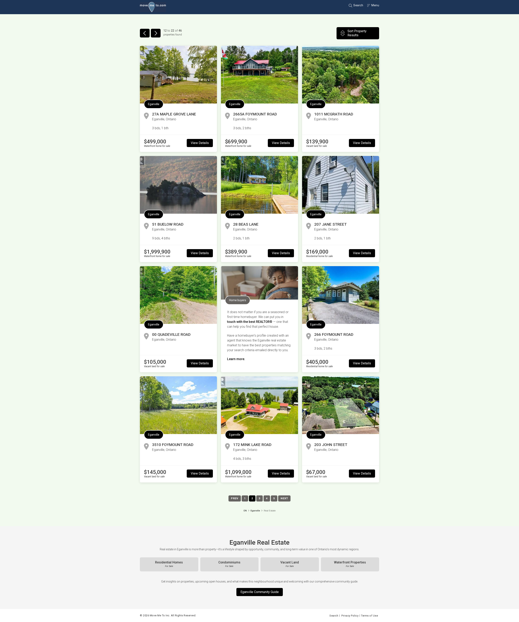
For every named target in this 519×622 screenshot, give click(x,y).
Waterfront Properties (350, 564)
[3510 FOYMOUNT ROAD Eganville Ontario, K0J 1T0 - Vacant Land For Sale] (178, 405)
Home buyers (237, 300)
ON (245, 510)
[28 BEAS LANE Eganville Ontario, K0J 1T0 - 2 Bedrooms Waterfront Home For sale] (259, 185)
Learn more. (236, 359)
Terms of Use (369, 616)
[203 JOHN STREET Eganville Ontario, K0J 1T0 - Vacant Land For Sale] (340, 405)
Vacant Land (289, 564)
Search (358, 5)
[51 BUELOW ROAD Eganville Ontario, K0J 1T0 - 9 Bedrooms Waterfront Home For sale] (178, 185)
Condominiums (229, 564)
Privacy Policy (349, 616)
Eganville (153, 104)
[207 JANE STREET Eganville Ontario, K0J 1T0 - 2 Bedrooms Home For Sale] (340, 185)
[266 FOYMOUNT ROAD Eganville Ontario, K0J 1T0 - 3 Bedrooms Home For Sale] (340, 295)
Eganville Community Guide (259, 592)
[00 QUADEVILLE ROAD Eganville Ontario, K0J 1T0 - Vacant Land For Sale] (178, 295)
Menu (375, 5)
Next (284, 498)
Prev (234, 498)
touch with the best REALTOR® (249, 322)
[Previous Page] (145, 33)
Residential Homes (169, 564)
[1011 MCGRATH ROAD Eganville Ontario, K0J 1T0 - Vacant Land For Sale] (340, 74)
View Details (200, 143)
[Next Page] (156, 33)
